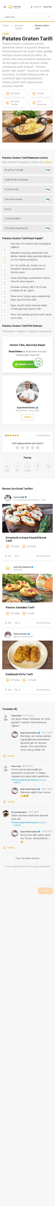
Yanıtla (10, 756)
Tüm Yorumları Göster (27, 858)
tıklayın (48, 162)
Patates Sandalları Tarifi (20, 607)
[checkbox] (4, 244)
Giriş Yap (48, 7)
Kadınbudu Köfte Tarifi (19, 674)
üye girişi (35, 866)
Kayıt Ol (37, 7)
